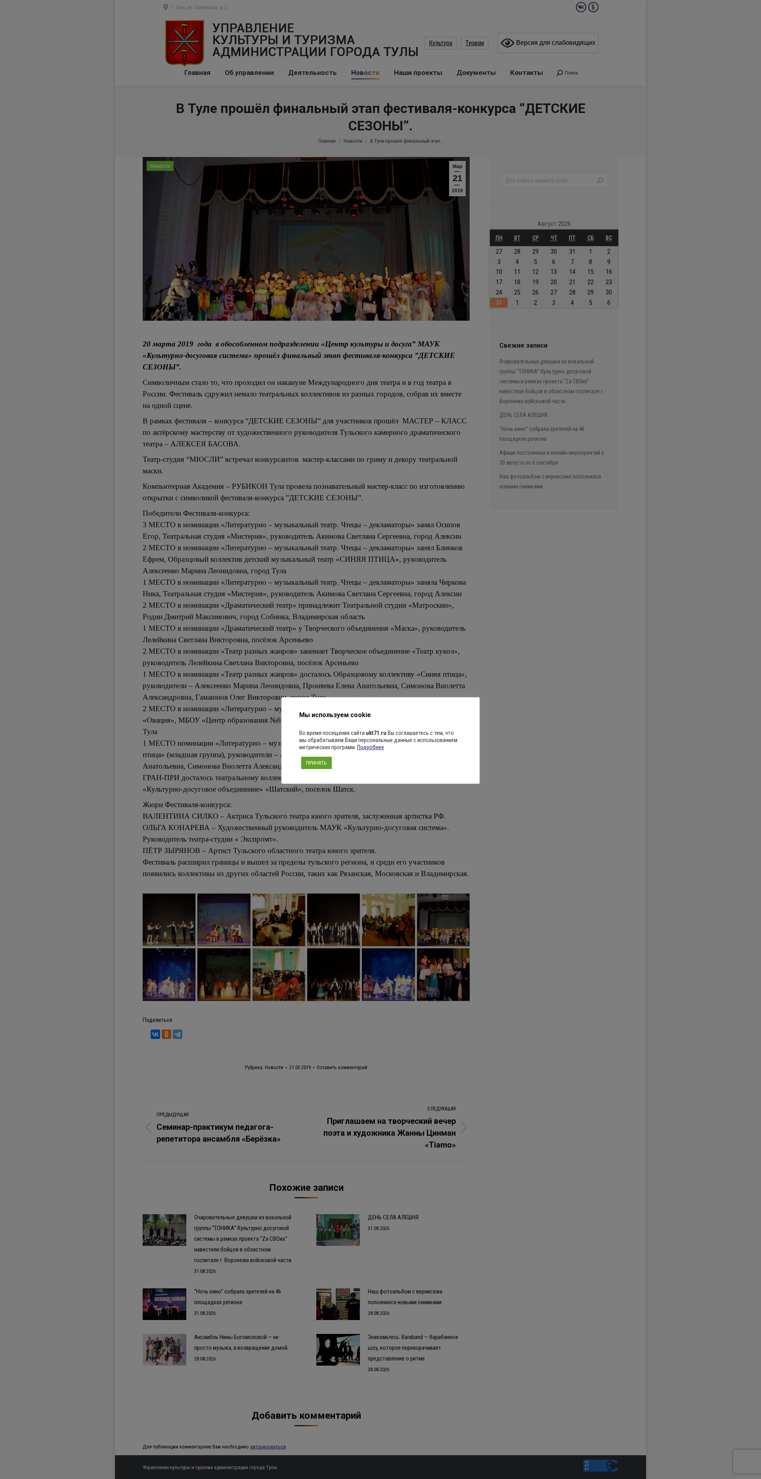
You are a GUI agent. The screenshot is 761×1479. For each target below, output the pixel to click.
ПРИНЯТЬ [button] (316, 763)
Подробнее (370, 747)
